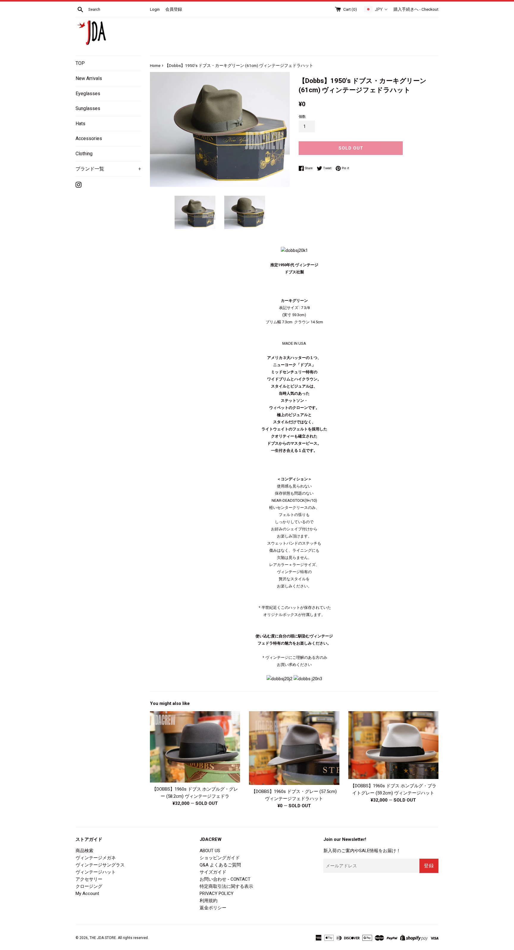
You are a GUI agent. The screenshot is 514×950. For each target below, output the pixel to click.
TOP (80, 63)
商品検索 (84, 850)
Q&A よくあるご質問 (220, 865)
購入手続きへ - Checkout (416, 9)
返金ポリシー (213, 907)
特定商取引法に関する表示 (226, 886)
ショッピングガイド (220, 857)
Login (155, 9)
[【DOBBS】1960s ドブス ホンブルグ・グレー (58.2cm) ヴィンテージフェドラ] (195, 747)
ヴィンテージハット (96, 872)
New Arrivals (89, 78)
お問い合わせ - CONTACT (225, 879)
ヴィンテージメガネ (96, 857)
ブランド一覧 (108, 169)
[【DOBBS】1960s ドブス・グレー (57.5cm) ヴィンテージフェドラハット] (294, 748)
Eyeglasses (88, 93)
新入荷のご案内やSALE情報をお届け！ (362, 850)
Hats (80, 123)
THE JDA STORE (103, 938)
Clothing (84, 153)
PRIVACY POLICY (217, 893)
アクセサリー (89, 879)
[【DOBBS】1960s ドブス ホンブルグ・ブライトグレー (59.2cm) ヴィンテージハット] (393, 745)
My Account (87, 893)
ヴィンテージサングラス (100, 865)
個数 (302, 117)
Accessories (89, 138)
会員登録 (173, 9)
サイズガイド (213, 872)
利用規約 (208, 900)
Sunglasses (88, 108)
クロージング (89, 886)
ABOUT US (210, 850)
